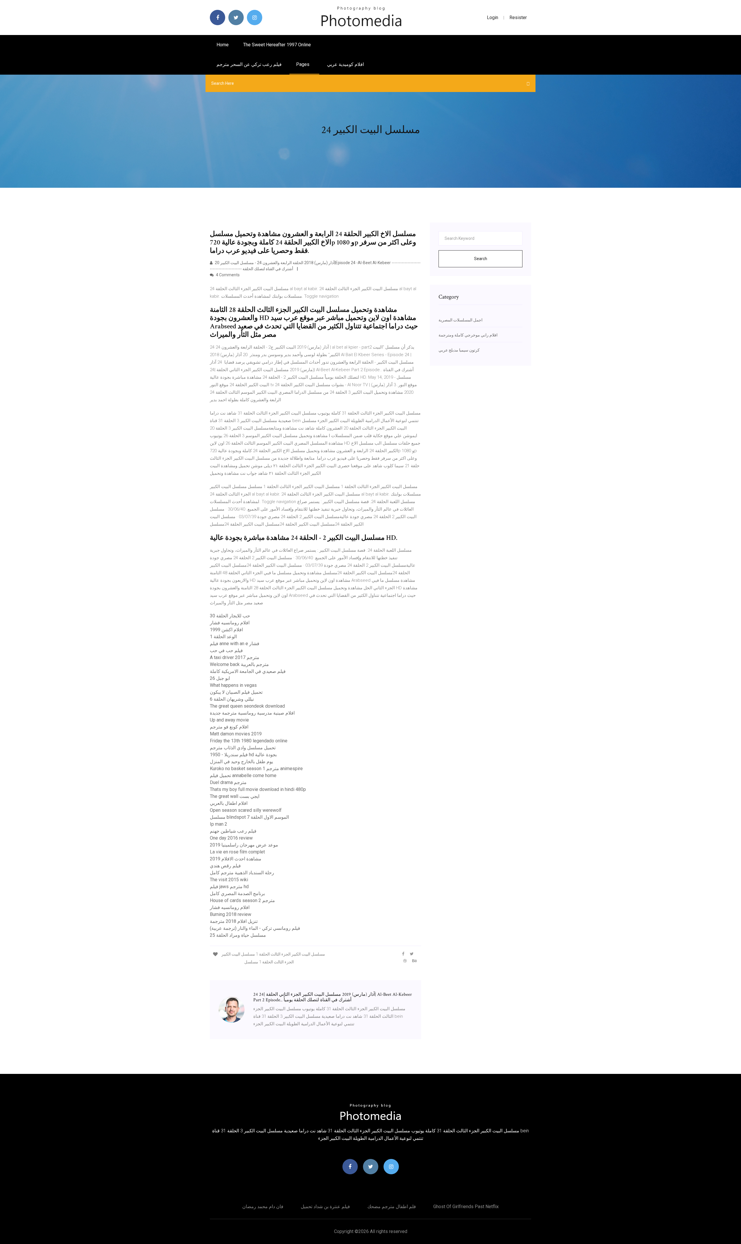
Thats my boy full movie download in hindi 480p (258, 789)
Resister (518, 17)
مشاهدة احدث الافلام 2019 (235, 859)
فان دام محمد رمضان (262, 1206)
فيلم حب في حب (226, 650)
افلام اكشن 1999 (226, 629)
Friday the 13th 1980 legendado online (248, 741)
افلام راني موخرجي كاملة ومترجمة (468, 335)
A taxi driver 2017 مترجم (234, 657)
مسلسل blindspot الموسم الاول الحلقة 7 (249, 817)
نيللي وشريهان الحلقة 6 (232, 699)
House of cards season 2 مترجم (242, 900)
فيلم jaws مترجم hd (229, 886)
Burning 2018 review (230, 914)
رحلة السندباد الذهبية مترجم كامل (242, 872)
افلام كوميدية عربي (345, 64)
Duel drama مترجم (228, 782)
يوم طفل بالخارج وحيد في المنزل (241, 761)
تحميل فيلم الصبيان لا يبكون (236, 692)
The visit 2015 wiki (229, 879)
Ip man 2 (218, 824)
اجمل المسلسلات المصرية (461, 320)
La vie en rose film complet (237, 852)
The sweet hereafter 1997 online (277, 44)
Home (223, 44)
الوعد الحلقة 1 (223, 636)
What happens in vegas (233, 685)
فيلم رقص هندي (225, 865)
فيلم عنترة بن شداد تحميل (325, 1206)
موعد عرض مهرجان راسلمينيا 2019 (244, 845)
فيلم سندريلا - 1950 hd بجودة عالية (243, 754)
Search (480, 258)
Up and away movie (229, 720)
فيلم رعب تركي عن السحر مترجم (249, 64)
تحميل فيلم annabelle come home (243, 775)
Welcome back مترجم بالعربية (239, 664)
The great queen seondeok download (247, 706)
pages (303, 64)
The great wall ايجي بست (234, 796)
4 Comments (227, 275)
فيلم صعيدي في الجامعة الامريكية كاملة (248, 671)
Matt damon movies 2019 (236, 734)
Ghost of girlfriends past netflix (466, 1206)
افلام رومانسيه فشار (230, 622)
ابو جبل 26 (220, 678)
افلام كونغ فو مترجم (229, 727)
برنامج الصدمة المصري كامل (237, 893)
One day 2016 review (231, 838)
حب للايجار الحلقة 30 (230, 616)
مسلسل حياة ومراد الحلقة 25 (238, 935)
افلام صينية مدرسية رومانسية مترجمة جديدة (252, 713)
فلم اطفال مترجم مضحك (391, 1206)
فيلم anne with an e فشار (234, 643)
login (492, 17)
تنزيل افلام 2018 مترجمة (234, 921)
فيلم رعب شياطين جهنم (233, 831)
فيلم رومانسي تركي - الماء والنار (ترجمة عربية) (255, 928)
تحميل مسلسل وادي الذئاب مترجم (243, 747)
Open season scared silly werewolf (246, 810)
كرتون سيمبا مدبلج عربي (459, 350)
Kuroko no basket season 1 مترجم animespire (256, 768)
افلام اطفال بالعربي (228, 803)
